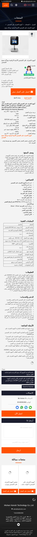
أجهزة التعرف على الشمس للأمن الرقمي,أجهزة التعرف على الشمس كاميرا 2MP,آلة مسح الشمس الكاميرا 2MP (19, 380)
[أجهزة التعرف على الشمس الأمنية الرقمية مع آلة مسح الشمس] (15, 45)
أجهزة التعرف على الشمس (14, 24)
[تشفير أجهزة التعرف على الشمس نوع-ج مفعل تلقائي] (10, 472)
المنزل (33, 24)
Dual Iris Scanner (28, 386)
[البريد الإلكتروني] (17, 407)
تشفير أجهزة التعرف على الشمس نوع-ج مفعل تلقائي (11, 483)
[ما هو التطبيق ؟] (22, 407)
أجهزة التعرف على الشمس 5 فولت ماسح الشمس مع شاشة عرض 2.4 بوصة (28, 483)
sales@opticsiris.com (29, 1)
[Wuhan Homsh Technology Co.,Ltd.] (27, 5)
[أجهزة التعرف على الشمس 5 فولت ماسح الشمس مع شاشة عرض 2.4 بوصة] (27, 472)
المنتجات (27, 24)
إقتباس (5, 5)
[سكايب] (26, 407)
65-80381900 (7, 1)
